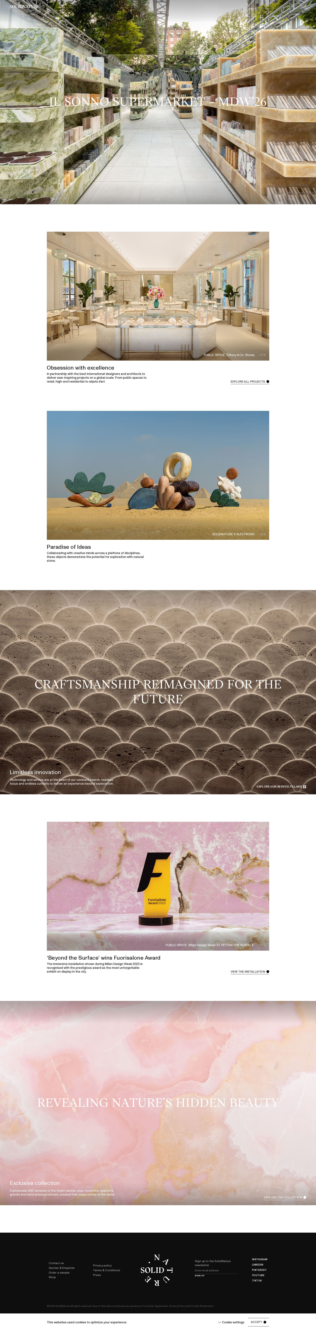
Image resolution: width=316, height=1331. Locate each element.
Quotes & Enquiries (62, 1268)
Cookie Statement (202, 1306)
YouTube (258, 1275)
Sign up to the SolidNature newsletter (213, 1263)
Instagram (260, 1259)
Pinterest (259, 1270)
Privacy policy (102, 1266)
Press (97, 1275)
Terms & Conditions (106, 1270)
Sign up (200, 1275)
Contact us (56, 1263)
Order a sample (59, 1273)
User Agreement (158, 1306)
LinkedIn (257, 1265)
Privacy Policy (177, 1306)
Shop (52, 1277)
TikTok (257, 1281)
